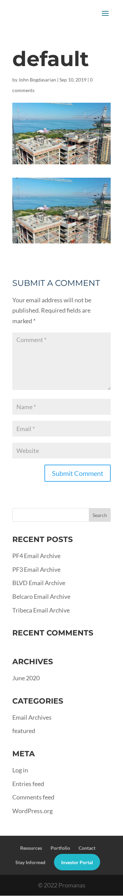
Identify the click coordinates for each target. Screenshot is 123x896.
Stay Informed (30, 862)
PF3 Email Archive (36, 569)
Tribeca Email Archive (41, 610)
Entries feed (28, 783)
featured (23, 730)
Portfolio (60, 848)
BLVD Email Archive (38, 582)
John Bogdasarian (37, 80)
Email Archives (32, 717)
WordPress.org (32, 811)
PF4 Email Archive (36, 555)
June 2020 (26, 678)
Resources (31, 848)
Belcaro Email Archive (41, 596)
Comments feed (33, 797)
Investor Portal (77, 862)
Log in (20, 770)
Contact (87, 848)
